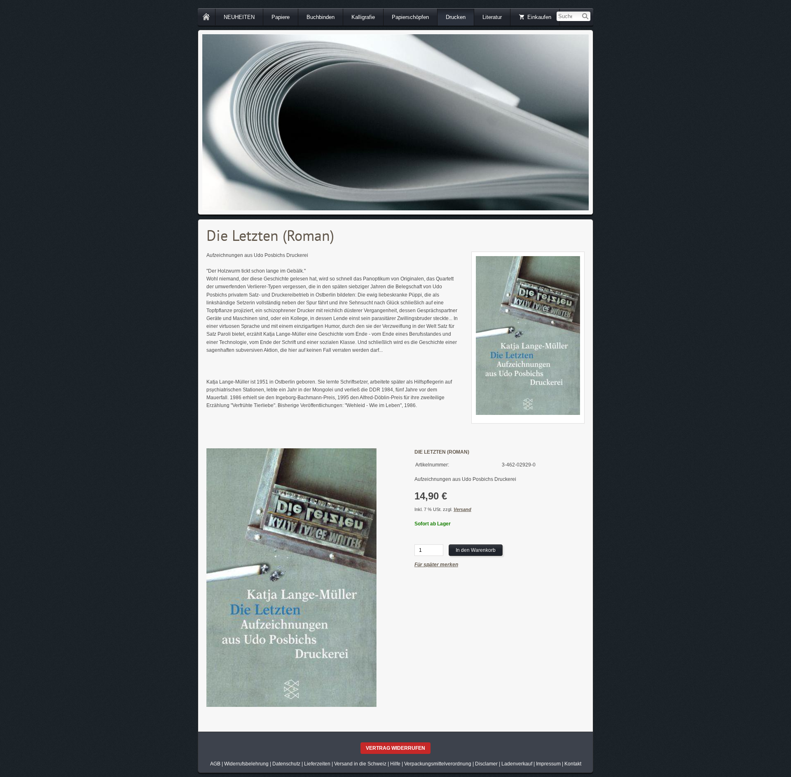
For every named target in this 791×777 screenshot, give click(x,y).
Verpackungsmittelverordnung (437, 764)
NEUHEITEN (239, 17)
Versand (462, 509)
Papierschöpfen (410, 17)
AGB (215, 764)
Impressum (548, 764)
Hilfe (395, 764)
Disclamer (486, 764)
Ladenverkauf (516, 764)
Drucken (456, 17)
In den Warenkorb (476, 550)
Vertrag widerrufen (395, 748)
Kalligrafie (363, 17)
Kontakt (572, 764)
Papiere (280, 17)
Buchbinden (321, 17)
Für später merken (436, 564)
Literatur (492, 17)
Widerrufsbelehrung (246, 764)
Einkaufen (539, 17)
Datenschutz (286, 764)
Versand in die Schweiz (360, 764)
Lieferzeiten (317, 764)
